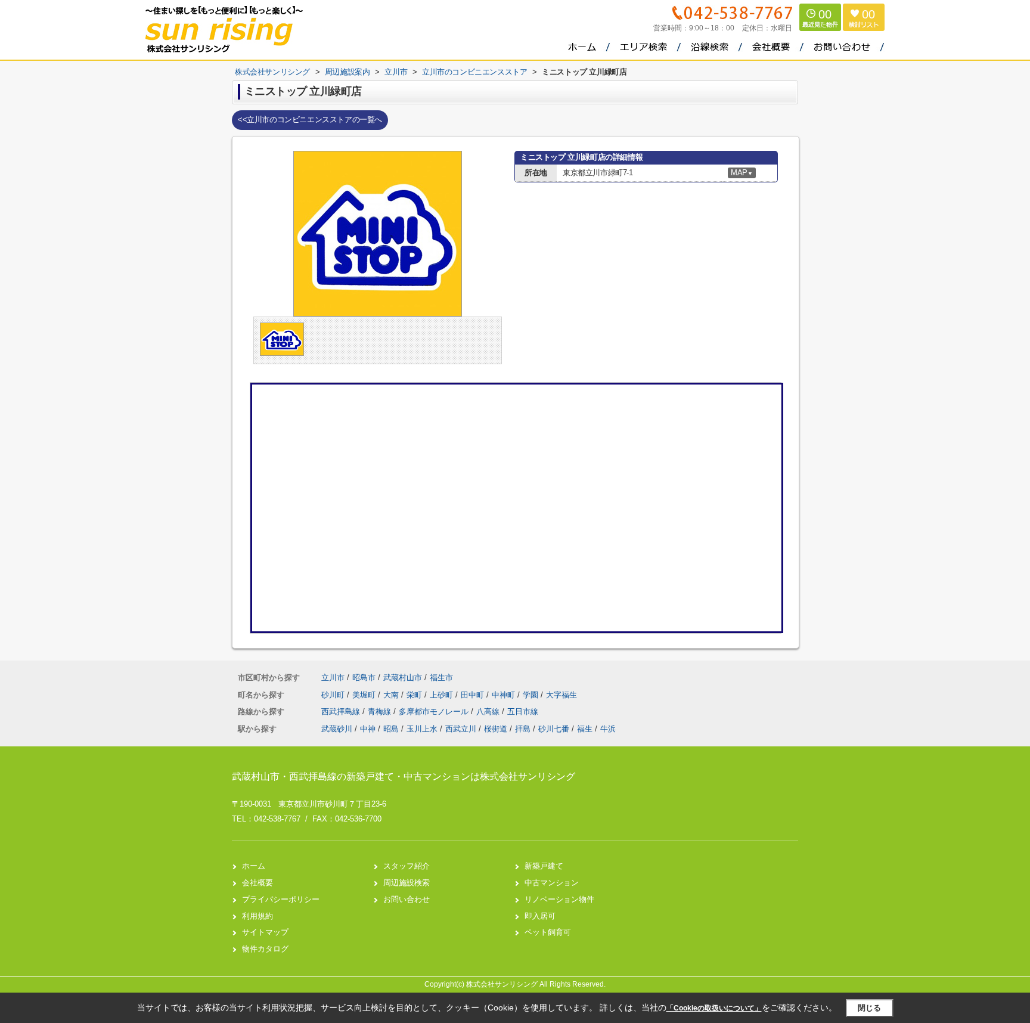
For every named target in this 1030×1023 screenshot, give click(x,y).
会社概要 (257, 882)
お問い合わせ (406, 899)
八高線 (489, 711)
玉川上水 (422, 728)
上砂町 (442, 694)
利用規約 (257, 916)
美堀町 (365, 694)
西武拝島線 (341, 711)
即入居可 (540, 916)
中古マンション (552, 882)
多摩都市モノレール (435, 711)
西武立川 (460, 728)
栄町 (415, 694)
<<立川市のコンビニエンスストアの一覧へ (310, 119)
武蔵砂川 (336, 728)
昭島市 (364, 677)
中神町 (504, 694)
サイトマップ (265, 932)
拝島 (522, 728)
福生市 (441, 677)
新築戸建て (544, 865)
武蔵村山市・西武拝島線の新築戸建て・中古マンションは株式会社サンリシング (403, 776)
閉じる (869, 1007)
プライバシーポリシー (280, 899)
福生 (584, 728)
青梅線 (380, 711)
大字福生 (561, 694)
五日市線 (522, 711)
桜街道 (495, 728)
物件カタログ (265, 948)
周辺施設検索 (406, 882)
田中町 (473, 694)
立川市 (333, 677)
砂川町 (334, 694)
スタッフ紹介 (406, 865)
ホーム (253, 865)
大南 (392, 694)
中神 (368, 728)
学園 (532, 694)
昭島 (391, 728)
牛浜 (608, 728)
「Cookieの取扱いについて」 (714, 1008)
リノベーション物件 (559, 899)
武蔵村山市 (402, 677)
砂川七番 (553, 728)
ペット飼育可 (548, 932)
